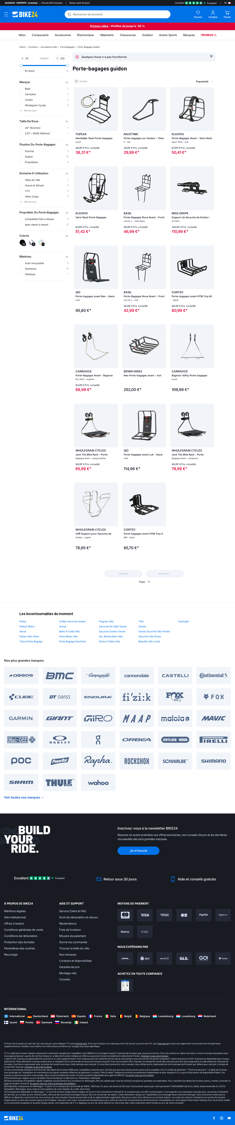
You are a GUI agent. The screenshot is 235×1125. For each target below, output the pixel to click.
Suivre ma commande (73, 942)
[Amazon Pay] (223, 915)
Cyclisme (33, 47)
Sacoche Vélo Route (149, 636)
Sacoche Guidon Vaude (112, 631)
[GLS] (184, 958)
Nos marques (67, 954)
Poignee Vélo (106, 621)
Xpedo (142, 626)
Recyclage (11, 954)
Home (22, 47)
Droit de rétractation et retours (78, 917)
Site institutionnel (15, 917)
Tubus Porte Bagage (30, 641)
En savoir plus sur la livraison (140, 1075)
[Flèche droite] (114, 109)
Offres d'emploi (14, 923)
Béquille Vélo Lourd (149, 641)
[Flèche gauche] (77, 109)
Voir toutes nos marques (22, 797)
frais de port (81, 1043)
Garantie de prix (69, 967)
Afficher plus (30, 110)
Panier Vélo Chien (29, 636)
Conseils (64, 979)
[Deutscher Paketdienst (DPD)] (145, 958)
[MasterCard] (125, 915)
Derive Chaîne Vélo (109, 641)
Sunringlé (183, 621)
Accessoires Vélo (49, 47)
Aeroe (22, 631)
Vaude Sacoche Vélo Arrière (154, 631)
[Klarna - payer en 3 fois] (125, 931)
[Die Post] (164, 958)
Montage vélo (68, 973)
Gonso (62, 626)
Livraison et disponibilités (75, 960)
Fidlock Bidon (27, 626)
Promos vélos (99, 26)
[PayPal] (203, 915)
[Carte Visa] (145, 915)
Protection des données (19, 942)
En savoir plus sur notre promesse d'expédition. (53, 1083)
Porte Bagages (67, 47)
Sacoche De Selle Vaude (112, 626)
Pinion (22, 621)
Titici (141, 621)
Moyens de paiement (72, 936)
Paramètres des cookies (19, 948)
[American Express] (164, 915)
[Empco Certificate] (125, 985)
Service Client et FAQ (72, 911)
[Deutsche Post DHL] (125, 958)
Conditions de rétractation (21, 936)
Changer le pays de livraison (154, 1056)
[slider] (21, 65)
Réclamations (67, 923)
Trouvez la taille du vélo (74, 948)
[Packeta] (223, 958)
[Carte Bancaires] (184, 915)
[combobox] (186, 81)
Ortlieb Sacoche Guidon (72, 621)
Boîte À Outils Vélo (69, 631)
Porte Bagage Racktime (72, 641)
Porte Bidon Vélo (68, 636)
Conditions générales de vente (23, 929)
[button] (43, 82)
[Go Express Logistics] (203, 958)
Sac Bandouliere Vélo (111, 636)
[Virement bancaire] (145, 931)
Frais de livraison (70, 929)
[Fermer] (211, 55)
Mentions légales (15, 911)
